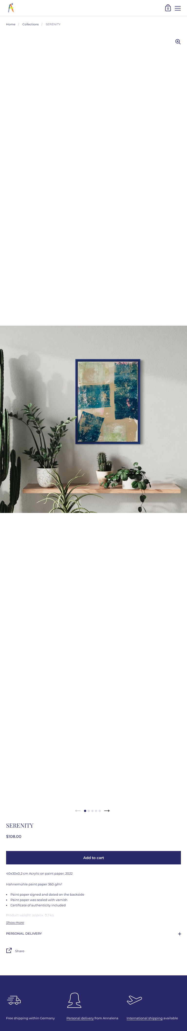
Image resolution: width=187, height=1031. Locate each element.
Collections (30, 24)
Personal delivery (24, 933)
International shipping (145, 1018)
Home (10, 24)
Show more (15, 922)
